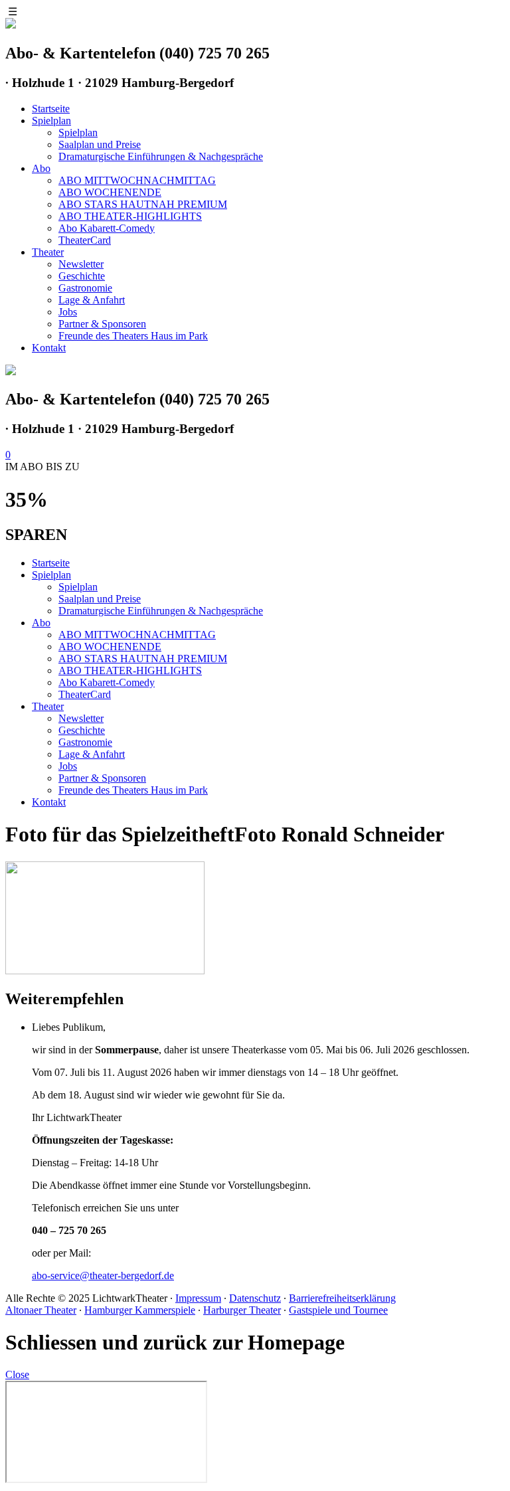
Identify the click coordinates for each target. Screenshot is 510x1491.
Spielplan (51, 120)
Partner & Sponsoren (102, 323)
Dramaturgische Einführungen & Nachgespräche (160, 156)
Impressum (198, 1298)
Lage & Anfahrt (91, 300)
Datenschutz (255, 1298)
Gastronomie (85, 288)
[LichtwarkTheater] (10, 371)
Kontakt (49, 347)
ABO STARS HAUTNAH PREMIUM (142, 204)
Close (17, 1374)
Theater (48, 252)
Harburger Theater (242, 1310)
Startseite (51, 108)
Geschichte (81, 276)
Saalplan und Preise (99, 144)
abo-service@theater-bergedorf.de (103, 1275)
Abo (41, 168)
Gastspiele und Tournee (338, 1310)
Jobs (67, 311)
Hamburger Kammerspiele (139, 1310)
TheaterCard (84, 240)
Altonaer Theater (40, 1310)
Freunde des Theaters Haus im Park (133, 335)
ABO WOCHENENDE (109, 192)
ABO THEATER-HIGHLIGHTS (130, 216)
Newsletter (81, 264)
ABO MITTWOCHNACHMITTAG (137, 180)
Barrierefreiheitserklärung (342, 1298)
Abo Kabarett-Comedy (106, 228)
